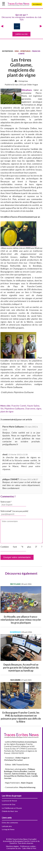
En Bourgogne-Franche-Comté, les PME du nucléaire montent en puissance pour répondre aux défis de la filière (21, 717)
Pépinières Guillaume (14, 408)
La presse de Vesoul (9, 801)
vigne (38, 408)
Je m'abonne (37, 4)
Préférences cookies (28, 846)
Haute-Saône (33, 405)
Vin (2, 408)
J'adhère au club (21, 34)
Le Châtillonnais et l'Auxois (12, 808)
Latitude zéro (7, 826)
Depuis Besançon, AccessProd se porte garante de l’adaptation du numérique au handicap (21, 667)
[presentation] (2, 26)
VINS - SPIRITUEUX (22, 51)
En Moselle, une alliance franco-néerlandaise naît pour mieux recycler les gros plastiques (21, 619)
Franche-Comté (18, 405)
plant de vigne (6, 411)
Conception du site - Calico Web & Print (21, 848)
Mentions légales (12, 846)
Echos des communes (10, 823)
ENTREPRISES (7, 51)
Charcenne (30, 408)
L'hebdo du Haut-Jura (10, 811)
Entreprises (23, 81)
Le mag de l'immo (8, 829)
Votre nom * (5, 501)
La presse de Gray (8, 804)
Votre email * (14, 511)
